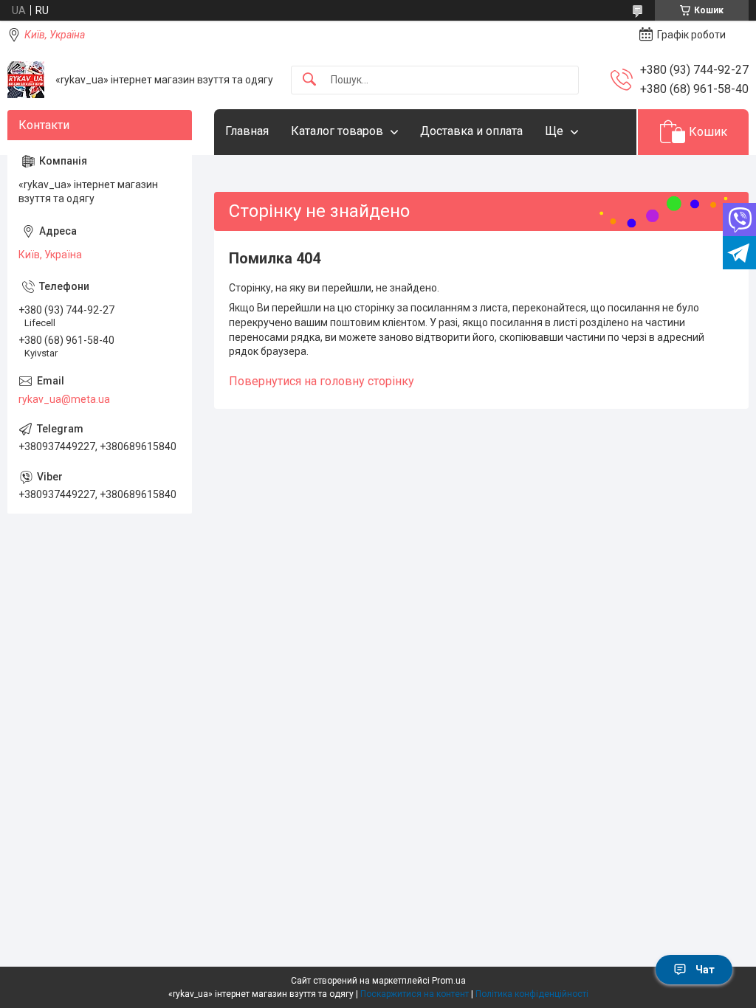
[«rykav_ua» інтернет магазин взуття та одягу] (25, 79)
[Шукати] (309, 80)
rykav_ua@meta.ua (64, 399)
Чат (705, 970)
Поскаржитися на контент (414, 994)
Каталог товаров (337, 131)
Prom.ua (449, 981)
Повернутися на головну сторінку (321, 381)
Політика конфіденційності (531, 994)
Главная (247, 131)
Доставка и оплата (471, 131)
